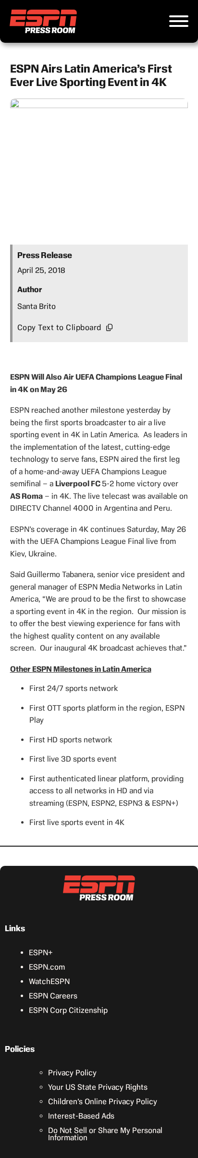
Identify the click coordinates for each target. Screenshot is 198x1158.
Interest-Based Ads (81, 1116)
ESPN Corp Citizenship (68, 1010)
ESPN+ (41, 952)
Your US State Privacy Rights (98, 1087)
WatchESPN (49, 981)
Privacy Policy (72, 1072)
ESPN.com (47, 967)
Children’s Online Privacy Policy (102, 1101)
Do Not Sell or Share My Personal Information (105, 1134)
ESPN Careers (53, 995)
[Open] (178, 21)
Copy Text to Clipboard (59, 327)
